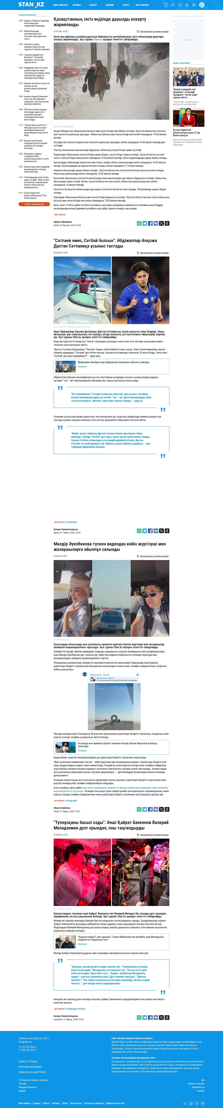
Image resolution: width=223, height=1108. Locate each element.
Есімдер (22, 1091)
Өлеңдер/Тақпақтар (28, 1087)
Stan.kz (98, 39)
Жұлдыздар (71, 522)
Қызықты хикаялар (94, 1103)
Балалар (200, 1091)
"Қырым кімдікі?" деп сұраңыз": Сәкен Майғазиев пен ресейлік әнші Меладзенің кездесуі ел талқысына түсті (121, 938)
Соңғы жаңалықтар (34, 204)
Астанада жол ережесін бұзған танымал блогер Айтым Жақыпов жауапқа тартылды (117, 745)
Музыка (81, 1009)
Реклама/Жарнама (30, 1066)
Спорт (126, 5)
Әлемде (109, 5)
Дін (203, 1080)
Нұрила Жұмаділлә (63, 222)
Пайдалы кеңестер (115, 1103)
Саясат (93, 5)
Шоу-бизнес (142, 5)
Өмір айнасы (60, 5)
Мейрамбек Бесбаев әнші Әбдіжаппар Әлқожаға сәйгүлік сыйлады (113, 362)
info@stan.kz (25, 1041)
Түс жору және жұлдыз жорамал (33, 1080)
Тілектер (22, 1083)
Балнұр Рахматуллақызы (66, 529)
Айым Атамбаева (62, 808)
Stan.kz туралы (28, 1061)
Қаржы (77, 5)
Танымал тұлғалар (196, 1083)
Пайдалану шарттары (32, 1072)
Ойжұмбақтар (198, 1087)
